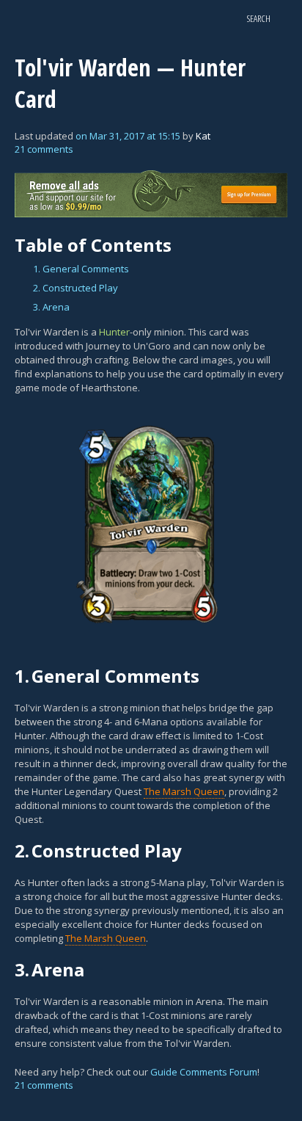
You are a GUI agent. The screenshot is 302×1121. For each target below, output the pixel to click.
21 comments (44, 149)
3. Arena (51, 306)
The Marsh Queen (184, 791)
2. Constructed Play (75, 287)
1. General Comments (81, 268)
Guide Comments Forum (203, 1071)
